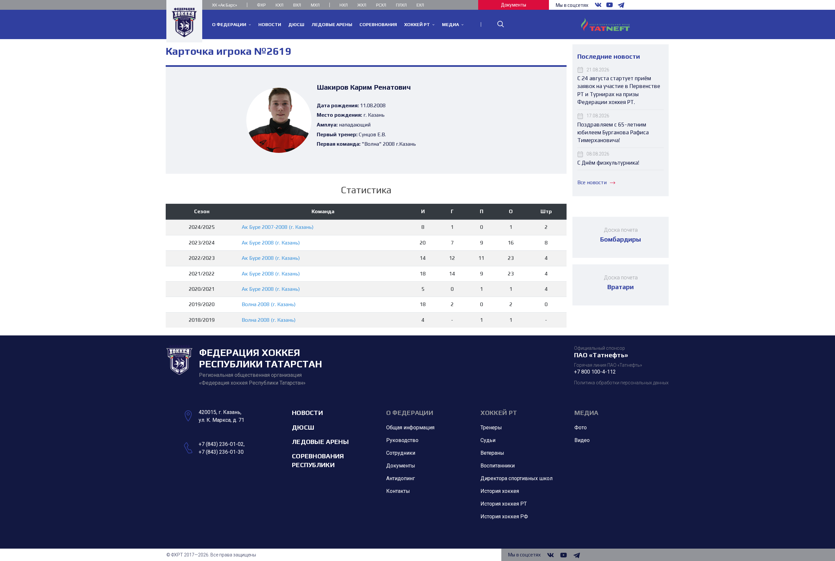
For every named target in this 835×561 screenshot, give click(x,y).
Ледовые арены (320, 441)
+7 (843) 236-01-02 (221, 444)
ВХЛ (297, 5)
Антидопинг (400, 478)
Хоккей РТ (498, 412)
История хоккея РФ (504, 516)
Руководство (402, 440)
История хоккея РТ (503, 504)
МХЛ (315, 5)
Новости (307, 412)
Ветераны (492, 453)
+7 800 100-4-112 (595, 372)
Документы (513, 4)
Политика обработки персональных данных (621, 382)
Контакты (398, 491)
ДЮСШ (303, 427)
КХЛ (279, 5)
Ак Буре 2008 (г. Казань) (271, 243)
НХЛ (344, 5)
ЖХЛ (361, 5)
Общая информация (410, 427)
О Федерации (409, 412)
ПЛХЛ (401, 5)
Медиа (586, 412)
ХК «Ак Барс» (224, 5)
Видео (582, 440)
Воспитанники (497, 466)
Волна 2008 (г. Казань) (269, 304)
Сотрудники (400, 453)
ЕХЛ (420, 5)
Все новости (592, 182)
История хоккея (499, 491)
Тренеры (491, 427)
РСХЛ (381, 5)
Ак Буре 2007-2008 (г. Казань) (277, 227)
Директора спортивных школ (516, 478)
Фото (580, 427)
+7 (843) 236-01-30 (221, 452)
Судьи (487, 440)
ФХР (261, 5)
